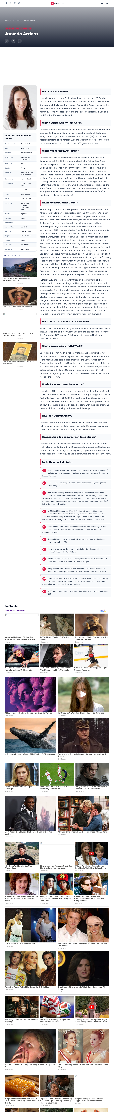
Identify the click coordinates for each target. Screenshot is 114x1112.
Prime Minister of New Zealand (18, 28)
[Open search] (107, 3)
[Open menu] (102, 3)
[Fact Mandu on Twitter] (10, 2)
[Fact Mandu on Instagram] (19, 2)
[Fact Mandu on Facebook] (6, 2)
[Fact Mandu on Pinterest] (14, 2)
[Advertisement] (57, 63)
